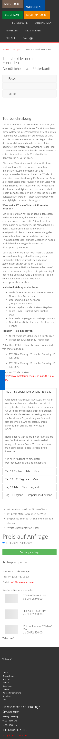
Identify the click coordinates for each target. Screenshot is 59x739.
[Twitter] (24, 638)
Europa (16, 49)
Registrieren (33, 30)
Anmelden (12, 30)
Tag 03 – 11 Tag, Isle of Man (21, 479)
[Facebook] (20, 638)
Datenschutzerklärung (11, 693)
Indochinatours (36, 14)
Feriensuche (20, 22)
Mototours (11, 3)
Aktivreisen (33, 6)
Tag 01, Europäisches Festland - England (28, 391)
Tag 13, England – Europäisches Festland (28, 495)
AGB (4, 699)
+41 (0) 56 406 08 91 (15, 730)
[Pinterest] (28, 638)
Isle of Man (11, 14)
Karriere (5, 689)
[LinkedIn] (32, 638)
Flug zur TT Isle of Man (34, 611)
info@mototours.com (22, 582)
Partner (5, 682)
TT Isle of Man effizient (34, 595)
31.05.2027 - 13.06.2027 (19, 542)
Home (5, 49)
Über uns (6, 679)
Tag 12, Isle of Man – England (22, 487)
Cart (27, 38)
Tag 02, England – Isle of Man (22, 471)
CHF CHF (11, 38)
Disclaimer (6, 696)
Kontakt (5, 672)
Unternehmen (43, 22)
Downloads (7, 686)
